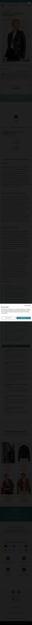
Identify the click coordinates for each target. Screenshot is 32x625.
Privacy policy (27, 305)
